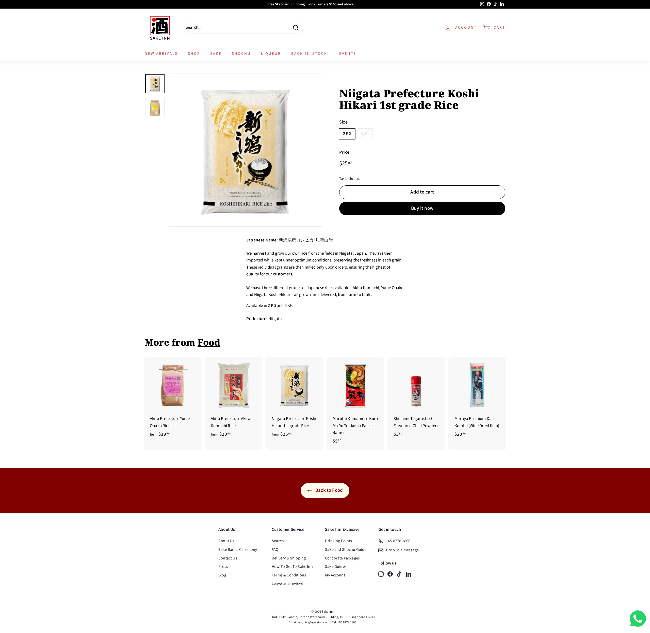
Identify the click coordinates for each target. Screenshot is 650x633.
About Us (226, 541)
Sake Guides (336, 566)
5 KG (365, 134)
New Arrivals (161, 53)
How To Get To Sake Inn (292, 566)
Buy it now (422, 208)
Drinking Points (338, 541)
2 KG (347, 134)
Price (344, 152)
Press (223, 566)
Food (209, 342)
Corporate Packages (342, 558)
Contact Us (227, 558)
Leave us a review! (287, 583)
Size (343, 122)
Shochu (241, 53)
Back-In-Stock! (310, 53)
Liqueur (271, 53)
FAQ (275, 549)
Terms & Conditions (289, 575)
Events (347, 53)
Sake (216, 53)
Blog (222, 575)
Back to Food (328, 490)
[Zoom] (245, 150)
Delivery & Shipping (289, 558)
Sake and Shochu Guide (346, 549)
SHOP (194, 53)
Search (278, 541)
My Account (335, 575)
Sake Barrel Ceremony (237, 549)
